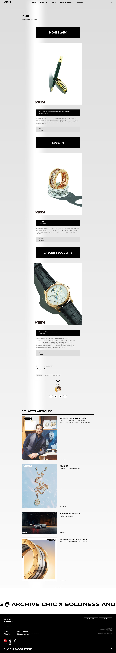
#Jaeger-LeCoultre (56, 375)
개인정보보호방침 (7, 634)
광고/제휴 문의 (6, 633)
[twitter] (55, 396)
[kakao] (60, 396)
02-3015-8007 (24, 631)
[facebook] (51, 396)
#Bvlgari (47, 375)
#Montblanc (40, 375)
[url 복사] (65, 396)
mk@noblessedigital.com (23, 634)
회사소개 (5, 631)
